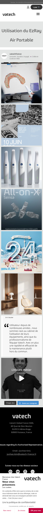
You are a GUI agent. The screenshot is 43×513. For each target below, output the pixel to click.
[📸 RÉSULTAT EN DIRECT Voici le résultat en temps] (21, 82)
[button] (38, 14)
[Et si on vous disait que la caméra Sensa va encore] (21, 167)
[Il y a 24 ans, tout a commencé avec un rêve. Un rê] (21, 251)
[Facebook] (10, 472)
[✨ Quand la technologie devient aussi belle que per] (21, 293)
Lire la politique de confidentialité (18, 502)
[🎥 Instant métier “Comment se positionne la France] (21, 378)
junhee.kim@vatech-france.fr (21, 453)
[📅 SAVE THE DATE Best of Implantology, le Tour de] (21, 125)
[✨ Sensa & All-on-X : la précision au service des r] (21, 209)
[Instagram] (33, 472)
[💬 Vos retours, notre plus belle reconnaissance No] (21, 336)
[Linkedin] (25, 472)
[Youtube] (18, 472)
